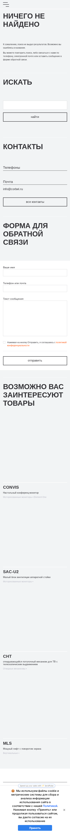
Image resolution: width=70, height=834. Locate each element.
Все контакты (35, 201)
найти (35, 116)
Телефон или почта (14, 283)
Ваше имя (9, 267)
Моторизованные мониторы (17, 497)
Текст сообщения (13, 298)
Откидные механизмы (14, 669)
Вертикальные (10, 753)
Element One (40, 497)
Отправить (35, 360)
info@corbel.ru (13, 189)
